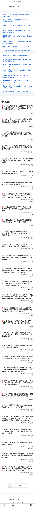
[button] (31, 327)
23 (20, 485)
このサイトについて (17, 502)
